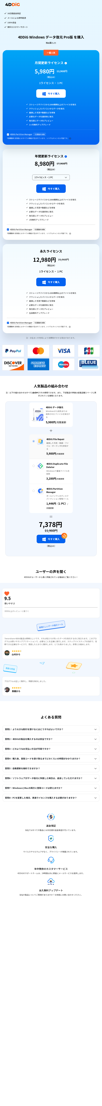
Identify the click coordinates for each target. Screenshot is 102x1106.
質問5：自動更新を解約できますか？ (22, 768)
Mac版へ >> (51, 42)
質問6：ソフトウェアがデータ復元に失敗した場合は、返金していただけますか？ (44, 778)
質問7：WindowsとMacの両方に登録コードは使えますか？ (34, 787)
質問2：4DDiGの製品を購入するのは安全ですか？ (29, 739)
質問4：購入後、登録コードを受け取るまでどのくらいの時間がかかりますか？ (42, 758)
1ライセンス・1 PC (44, 177)
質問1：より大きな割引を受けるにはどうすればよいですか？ (34, 729)
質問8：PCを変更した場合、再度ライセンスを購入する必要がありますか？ (41, 797)
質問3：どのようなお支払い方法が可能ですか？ (28, 748)
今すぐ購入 (54, 93)
